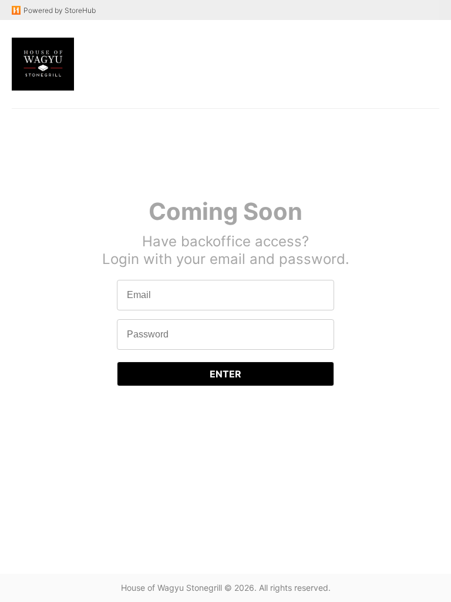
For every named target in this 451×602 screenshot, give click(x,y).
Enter (225, 374)
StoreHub (79, 10)
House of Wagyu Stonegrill (171, 588)
